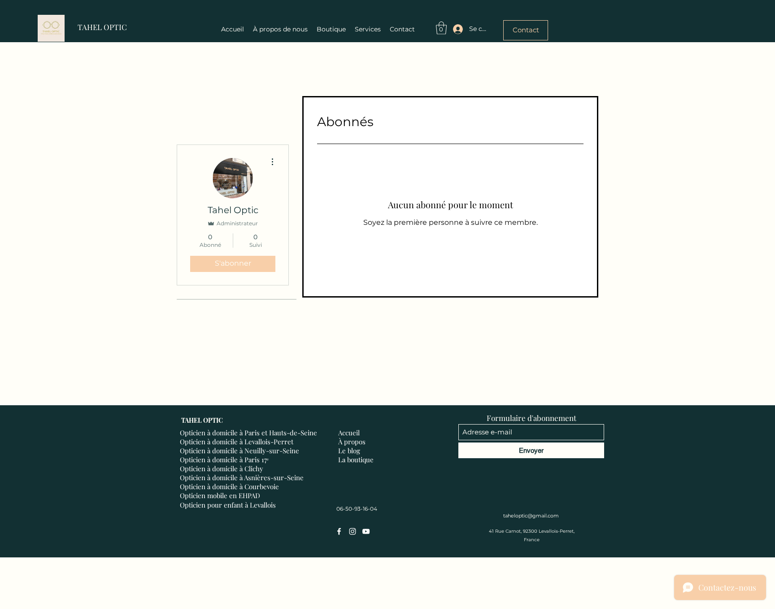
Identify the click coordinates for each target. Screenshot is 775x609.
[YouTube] (365, 531)
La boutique (356, 459)
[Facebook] (339, 531)
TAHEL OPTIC (102, 27)
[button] (441, 28)
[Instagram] (352, 531)
